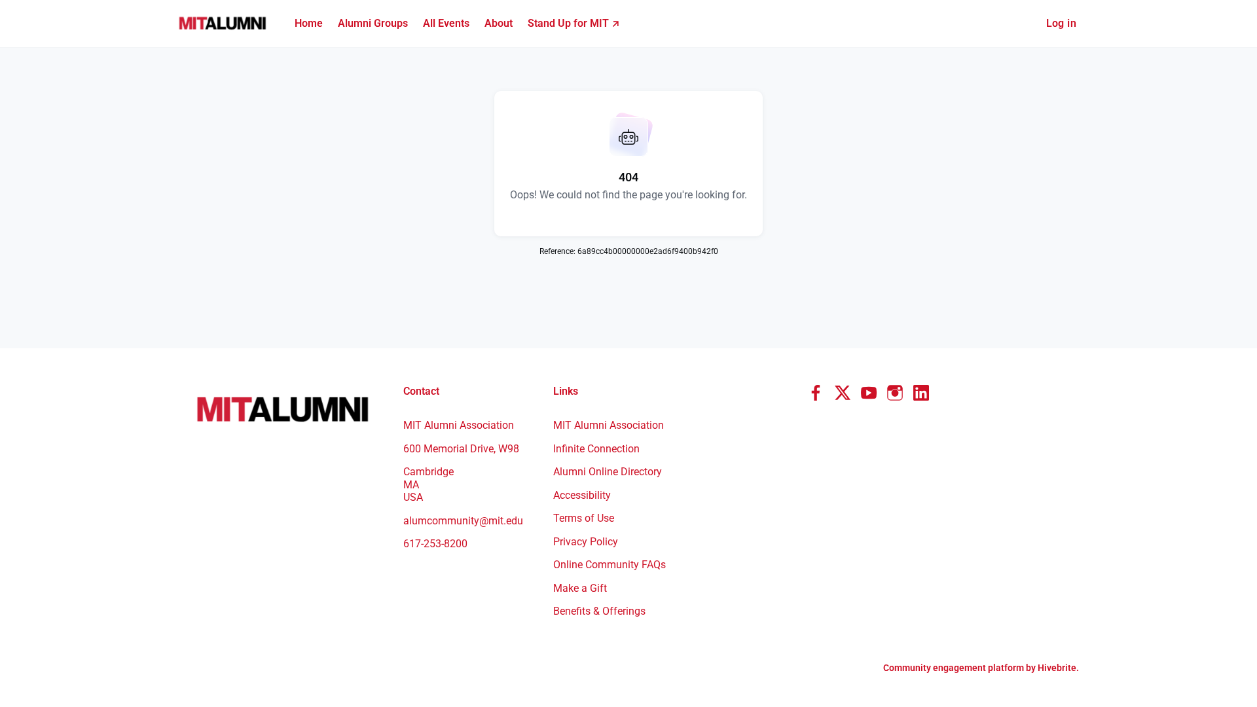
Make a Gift (580, 588)
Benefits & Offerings (599, 611)
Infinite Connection (596, 449)
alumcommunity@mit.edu (463, 521)
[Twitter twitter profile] (842, 395)
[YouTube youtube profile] (869, 393)
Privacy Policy (585, 541)
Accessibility (582, 495)
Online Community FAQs (609, 564)
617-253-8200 (435, 543)
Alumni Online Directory (607, 471)
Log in (1061, 23)
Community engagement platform (953, 667)
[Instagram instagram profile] (895, 393)
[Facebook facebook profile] (816, 393)
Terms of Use (583, 518)
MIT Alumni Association (608, 425)
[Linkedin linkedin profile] (921, 393)
